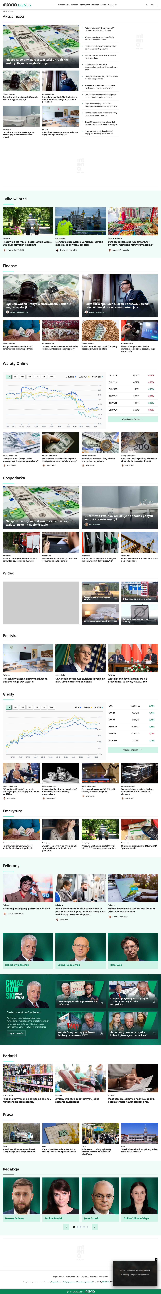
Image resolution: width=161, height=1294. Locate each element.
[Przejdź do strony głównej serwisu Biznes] (24, 5)
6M (37, 377)
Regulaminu (55, 1282)
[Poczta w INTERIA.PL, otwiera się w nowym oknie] (152, 5)
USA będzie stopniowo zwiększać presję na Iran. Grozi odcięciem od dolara (100, 95)
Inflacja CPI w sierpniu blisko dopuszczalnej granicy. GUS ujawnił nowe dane (101, 67)
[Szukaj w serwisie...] (147, 5)
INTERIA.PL (106, 1282)
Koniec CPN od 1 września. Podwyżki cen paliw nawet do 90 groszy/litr (101, 47)
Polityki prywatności (70, 1282)
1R (44, 377)
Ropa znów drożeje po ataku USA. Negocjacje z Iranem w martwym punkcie (101, 104)
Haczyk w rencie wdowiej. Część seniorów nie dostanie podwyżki (101, 77)
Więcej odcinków (16, 1033)
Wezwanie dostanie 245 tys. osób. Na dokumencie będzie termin (99, 38)
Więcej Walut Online (131, 419)
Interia (5, 11)
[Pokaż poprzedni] (66, 1227)
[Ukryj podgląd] (156, 1259)
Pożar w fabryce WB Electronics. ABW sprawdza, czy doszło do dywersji (99, 29)
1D (9, 377)
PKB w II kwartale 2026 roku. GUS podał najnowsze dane (100, 56)
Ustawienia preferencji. (85, 1282)
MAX (51, 377)
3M (29, 377)
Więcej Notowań (130, 750)
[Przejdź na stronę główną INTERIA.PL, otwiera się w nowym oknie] (10, 5)
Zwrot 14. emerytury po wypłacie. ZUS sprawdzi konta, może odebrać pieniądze (101, 123)
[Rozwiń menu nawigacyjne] (156, 5)
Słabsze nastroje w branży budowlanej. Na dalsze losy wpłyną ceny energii (100, 86)
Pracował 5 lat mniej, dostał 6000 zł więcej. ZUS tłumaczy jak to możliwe (99, 132)
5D (15, 377)
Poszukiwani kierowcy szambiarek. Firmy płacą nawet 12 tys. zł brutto (101, 114)
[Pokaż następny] (95, 1227)
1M (22, 377)
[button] (103, 5)
